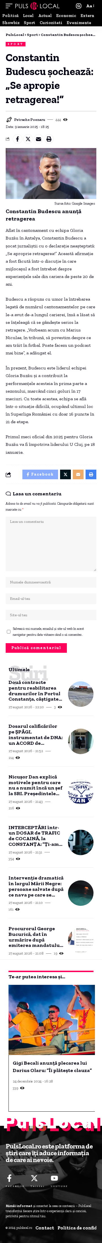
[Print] (49, 139)
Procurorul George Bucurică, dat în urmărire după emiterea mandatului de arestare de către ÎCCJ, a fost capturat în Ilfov (34, 937)
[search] (78, 6)
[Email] (38, 139)
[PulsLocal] (37, 6)
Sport (16, 44)
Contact (44, 1228)
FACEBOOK (15, 1186)
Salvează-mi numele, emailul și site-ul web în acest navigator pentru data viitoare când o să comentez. (48, 631)
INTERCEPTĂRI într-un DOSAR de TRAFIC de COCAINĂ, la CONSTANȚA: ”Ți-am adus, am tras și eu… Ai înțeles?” (35, 836)
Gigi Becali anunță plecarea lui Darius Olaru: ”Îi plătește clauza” (52, 1066)
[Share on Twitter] (28, 139)
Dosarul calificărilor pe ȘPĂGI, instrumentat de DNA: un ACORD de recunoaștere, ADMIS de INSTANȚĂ (35, 735)
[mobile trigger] (10, 6)
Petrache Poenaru (29, 119)
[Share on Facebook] (17, 139)
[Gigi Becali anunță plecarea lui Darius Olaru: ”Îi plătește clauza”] (52, 1020)
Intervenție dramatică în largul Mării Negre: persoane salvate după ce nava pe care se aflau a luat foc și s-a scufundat (35, 886)
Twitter (38, 1186)
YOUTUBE (59, 1186)
